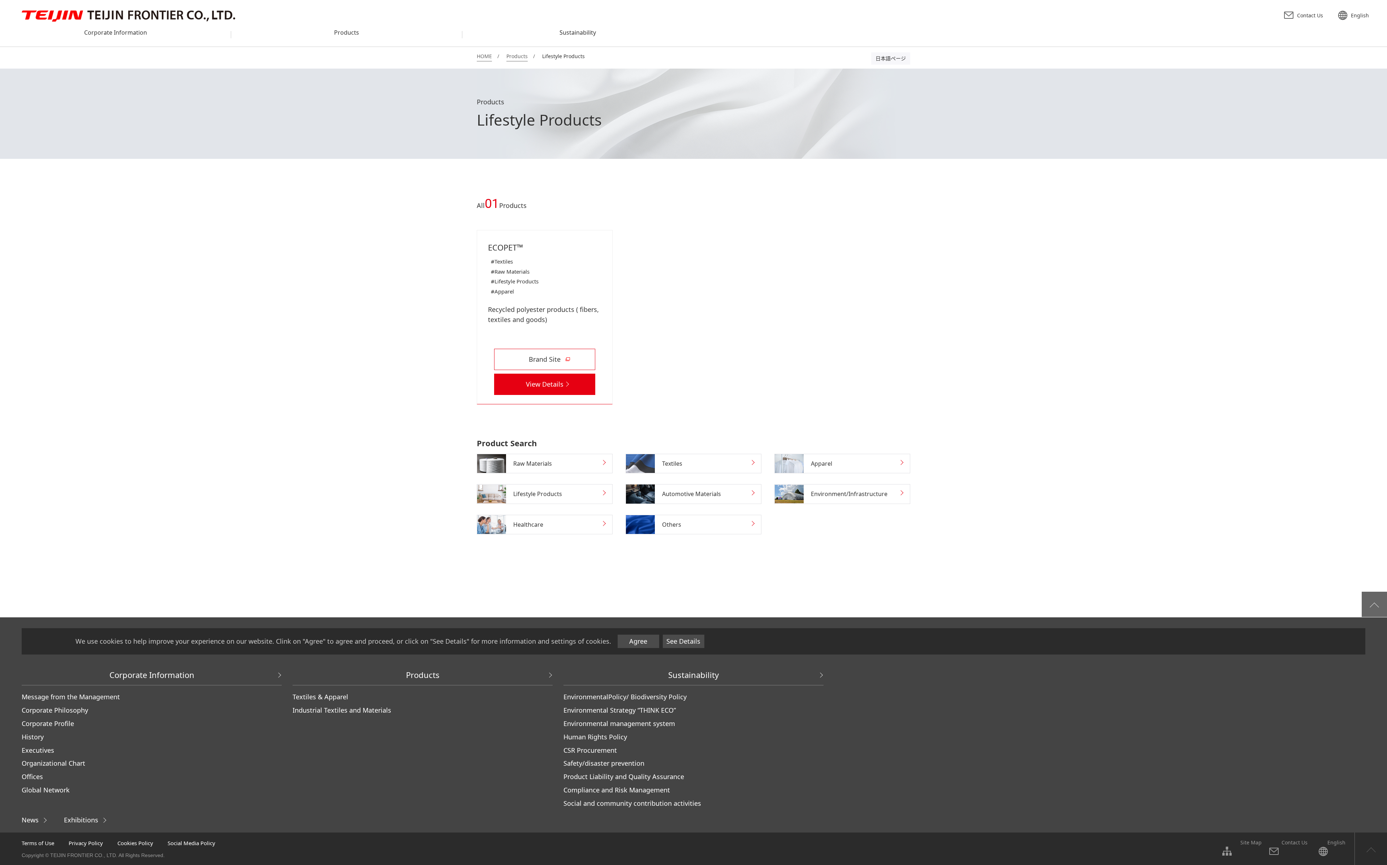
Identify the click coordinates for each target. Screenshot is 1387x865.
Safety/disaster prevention (603, 763)
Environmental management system (619, 723)
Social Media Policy (191, 843)
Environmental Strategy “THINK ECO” (619, 710)
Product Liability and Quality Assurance (623, 776)
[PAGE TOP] (1374, 604)
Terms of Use (38, 843)
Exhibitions (81, 820)
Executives (38, 750)
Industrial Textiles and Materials (342, 710)
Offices (32, 776)
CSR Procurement (590, 750)
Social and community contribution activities (632, 803)
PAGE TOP (1370, 849)
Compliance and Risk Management (616, 790)
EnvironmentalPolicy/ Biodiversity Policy (625, 696)
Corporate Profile (48, 723)
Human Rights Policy (595, 737)
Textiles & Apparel (320, 696)
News (30, 820)
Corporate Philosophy (55, 710)
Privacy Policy (86, 843)
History (33, 737)
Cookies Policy (135, 843)
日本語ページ (891, 58)
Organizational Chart (53, 763)
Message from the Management (71, 696)
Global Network (46, 790)
